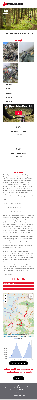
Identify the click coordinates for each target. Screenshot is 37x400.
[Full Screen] (5, 301)
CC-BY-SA (20, 336)
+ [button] (5, 295)
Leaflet (5, 334)
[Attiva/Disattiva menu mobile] (33, 4)
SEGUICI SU (12, 386)
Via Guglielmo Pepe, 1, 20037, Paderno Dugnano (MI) (21, 388)
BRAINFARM (22, 395)
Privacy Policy (18, 392)
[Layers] (31, 296)
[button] (18, 85)
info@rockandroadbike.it (16, 387)
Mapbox (30, 336)
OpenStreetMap (15, 334)
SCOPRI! (18, 135)
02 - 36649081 (22, 386)
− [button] (5, 298)
